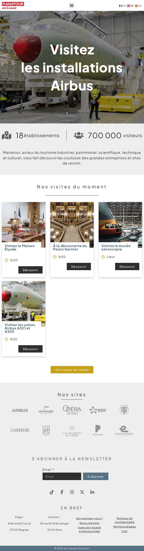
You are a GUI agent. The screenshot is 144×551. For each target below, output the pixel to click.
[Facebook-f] (61, 492)
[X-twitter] (82, 492)
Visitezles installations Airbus (72, 67)
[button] (72, 5)
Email (47, 469)
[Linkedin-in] (92, 492)
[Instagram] (72, 492)
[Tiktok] (51, 492)
